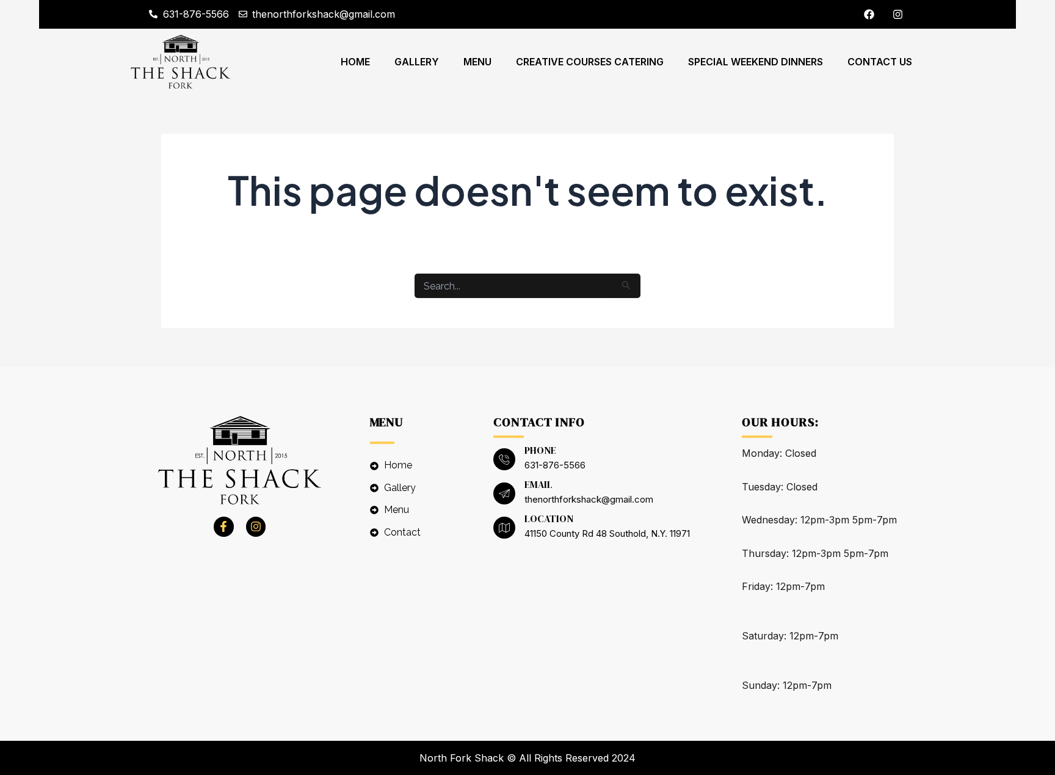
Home (355, 62)
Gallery (416, 62)
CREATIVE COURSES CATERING (590, 62)
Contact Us (879, 62)
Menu (477, 62)
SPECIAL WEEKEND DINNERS (755, 62)
